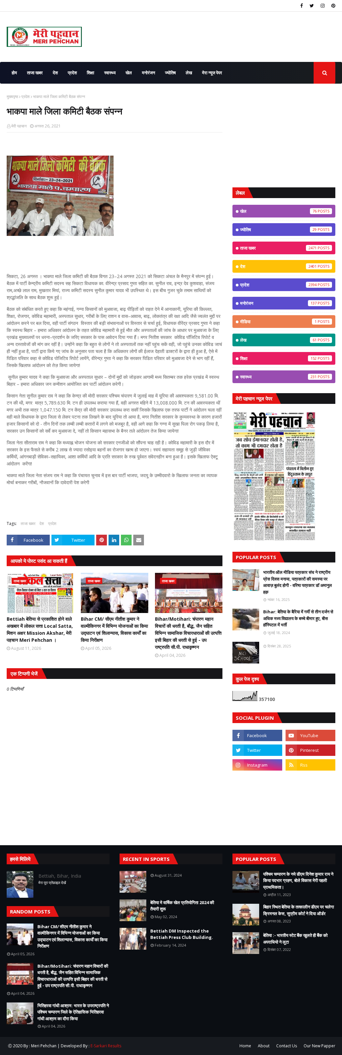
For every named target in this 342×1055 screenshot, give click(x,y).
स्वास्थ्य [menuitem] (110, 73)
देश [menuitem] (55, 73)
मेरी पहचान (19, 126)
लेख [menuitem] (189, 73)
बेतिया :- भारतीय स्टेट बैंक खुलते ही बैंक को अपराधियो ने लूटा (295, 938)
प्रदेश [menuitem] (72, 73)
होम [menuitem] (14, 73)
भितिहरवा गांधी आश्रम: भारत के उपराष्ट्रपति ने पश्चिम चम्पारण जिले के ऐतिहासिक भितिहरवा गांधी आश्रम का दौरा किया (73, 1012)
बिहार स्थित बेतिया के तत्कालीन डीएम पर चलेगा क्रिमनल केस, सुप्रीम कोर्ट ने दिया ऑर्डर (298, 910)
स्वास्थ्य (278, 377)
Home (245, 1046)
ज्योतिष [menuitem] (170, 73)
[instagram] (322, 5)
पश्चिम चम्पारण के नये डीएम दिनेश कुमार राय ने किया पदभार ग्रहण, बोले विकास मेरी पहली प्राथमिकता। (298, 880)
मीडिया (278, 322)
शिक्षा (278, 358)
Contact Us (286, 1046)
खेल (278, 211)
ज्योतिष (278, 230)
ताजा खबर (28, 523)
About (264, 1046)
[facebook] (302, 5)
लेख (278, 340)
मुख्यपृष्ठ (12, 96)
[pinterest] (332, 5)
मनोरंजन (278, 303)
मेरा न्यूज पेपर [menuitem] (212, 73)
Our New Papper (319, 1046)
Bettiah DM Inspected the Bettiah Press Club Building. (181, 934)
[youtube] (310, 735)
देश (41, 523)
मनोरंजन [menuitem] (148, 73)
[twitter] (312, 5)
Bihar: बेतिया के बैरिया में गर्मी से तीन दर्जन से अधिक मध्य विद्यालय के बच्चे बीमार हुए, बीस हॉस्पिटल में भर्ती (298, 618)
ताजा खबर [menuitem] (35, 73)
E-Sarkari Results (106, 1046)
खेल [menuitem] (129, 73)
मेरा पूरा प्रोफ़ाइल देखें (52, 882)
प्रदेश (25, 96)
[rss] (310, 765)
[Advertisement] (283, 135)
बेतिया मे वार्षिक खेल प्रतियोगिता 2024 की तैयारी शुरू (182, 905)
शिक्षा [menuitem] (90, 73)
